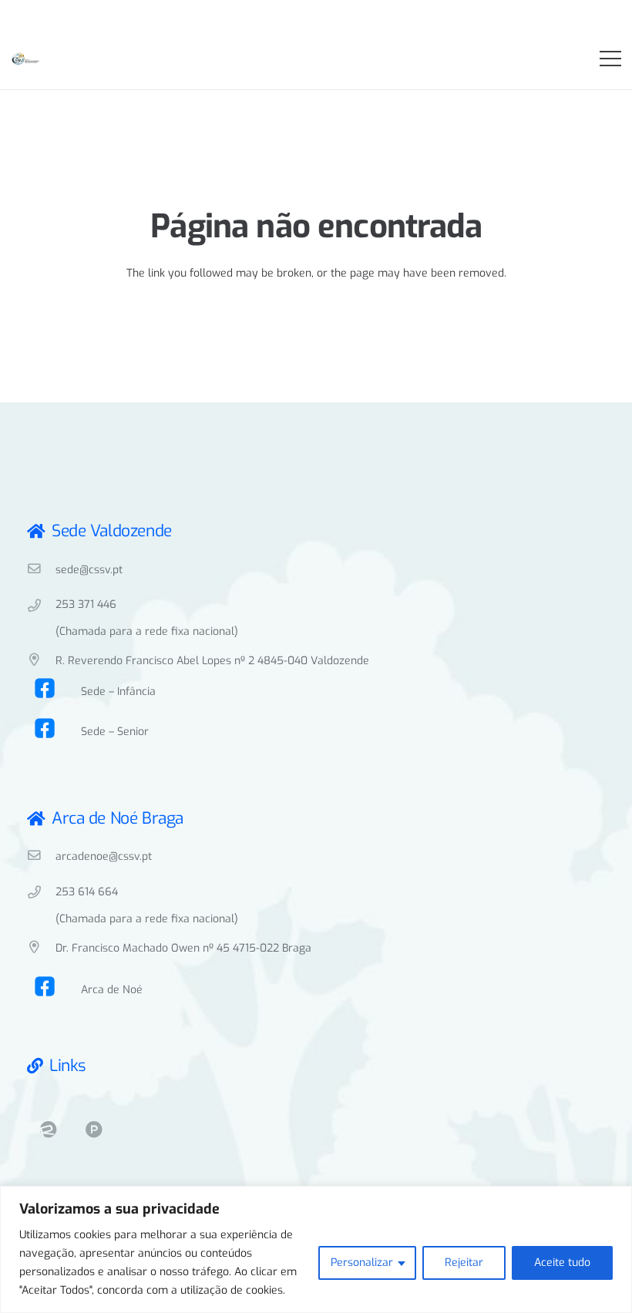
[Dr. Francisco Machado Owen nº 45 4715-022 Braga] (41, 948)
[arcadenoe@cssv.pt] (41, 857)
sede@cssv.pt (89, 569)
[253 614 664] (41, 894)
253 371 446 (85, 604)
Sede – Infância (118, 691)
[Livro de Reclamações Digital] (48, 1130)
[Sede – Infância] (54, 692)
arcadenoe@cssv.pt (103, 856)
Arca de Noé (112, 989)
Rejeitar (464, 1262)
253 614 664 (86, 892)
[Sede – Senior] (54, 732)
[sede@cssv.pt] (41, 570)
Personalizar (362, 1262)
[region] (316, 1249)
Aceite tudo (562, 1262)
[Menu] (610, 58)
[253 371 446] (41, 607)
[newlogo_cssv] (25, 59)
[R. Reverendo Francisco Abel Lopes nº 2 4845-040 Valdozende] (41, 661)
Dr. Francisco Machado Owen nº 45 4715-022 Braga (183, 948)
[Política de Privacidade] (93, 1130)
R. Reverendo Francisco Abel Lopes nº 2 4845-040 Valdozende (212, 660)
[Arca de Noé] (54, 990)
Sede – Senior (115, 731)
